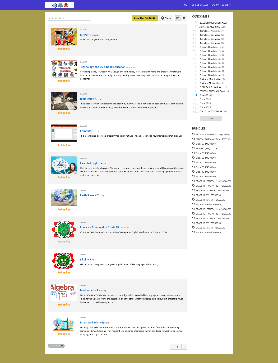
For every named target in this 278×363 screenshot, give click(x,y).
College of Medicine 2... (211, 50)
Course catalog (200, 5)
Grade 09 (205, 103)
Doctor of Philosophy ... (212, 83)
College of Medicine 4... (211, 67)
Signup (215, 5)
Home (186, 5)
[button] (166, 18)
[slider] (63, 49)
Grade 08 (205, 99)
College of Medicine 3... (211, 59)
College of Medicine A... (211, 75)
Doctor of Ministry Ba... (212, 79)
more (211, 118)
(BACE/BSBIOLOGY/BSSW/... (214, 22)
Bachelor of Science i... (211, 34)
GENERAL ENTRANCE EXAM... (214, 91)
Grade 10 (205, 107)
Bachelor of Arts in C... (211, 30)
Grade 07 (205, 95)
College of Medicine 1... (211, 46)
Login (225, 5)
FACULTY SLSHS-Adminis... (213, 87)
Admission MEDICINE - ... (212, 26)
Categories (200, 16)
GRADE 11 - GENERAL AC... (213, 111)
